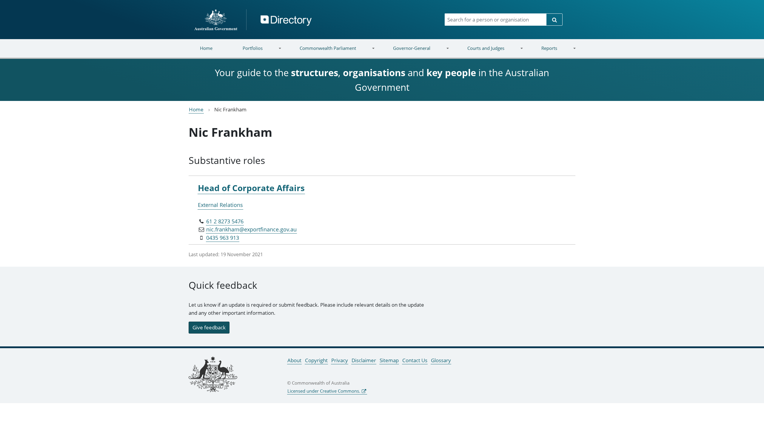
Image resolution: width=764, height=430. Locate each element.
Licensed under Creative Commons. (323, 391)
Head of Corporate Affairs (251, 188)
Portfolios (245, 52)
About (294, 360)
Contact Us (414, 360)
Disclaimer (364, 360)
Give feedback (209, 327)
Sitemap (389, 360)
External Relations (220, 204)
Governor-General (404, 52)
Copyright (316, 360)
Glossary (441, 360)
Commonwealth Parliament (320, 52)
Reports (541, 52)
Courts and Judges (478, 52)
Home (206, 48)
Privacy (339, 360)
